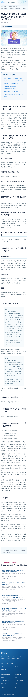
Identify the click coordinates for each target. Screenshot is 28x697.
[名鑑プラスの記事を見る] (21, 2)
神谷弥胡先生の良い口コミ (10, 86)
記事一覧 (16, 666)
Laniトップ (17, 687)
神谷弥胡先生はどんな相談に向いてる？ (13, 83)
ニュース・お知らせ (19, 680)
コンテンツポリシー (5, 680)
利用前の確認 (4, 669)
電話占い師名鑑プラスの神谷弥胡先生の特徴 (14, 81)
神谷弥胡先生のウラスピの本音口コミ (12, 91)
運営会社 (17, 677)
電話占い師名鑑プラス (13, 6)
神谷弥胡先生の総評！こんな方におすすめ (13, 94)
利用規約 (3, 687)
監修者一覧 (3, 683)
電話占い (5, 6)
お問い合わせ (17, 683)
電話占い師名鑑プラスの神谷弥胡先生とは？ (14, 78)
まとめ (5, 96)
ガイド (2, 666)
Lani (2, 6)
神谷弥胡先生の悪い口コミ (10, 88)
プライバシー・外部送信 (6, 677)
